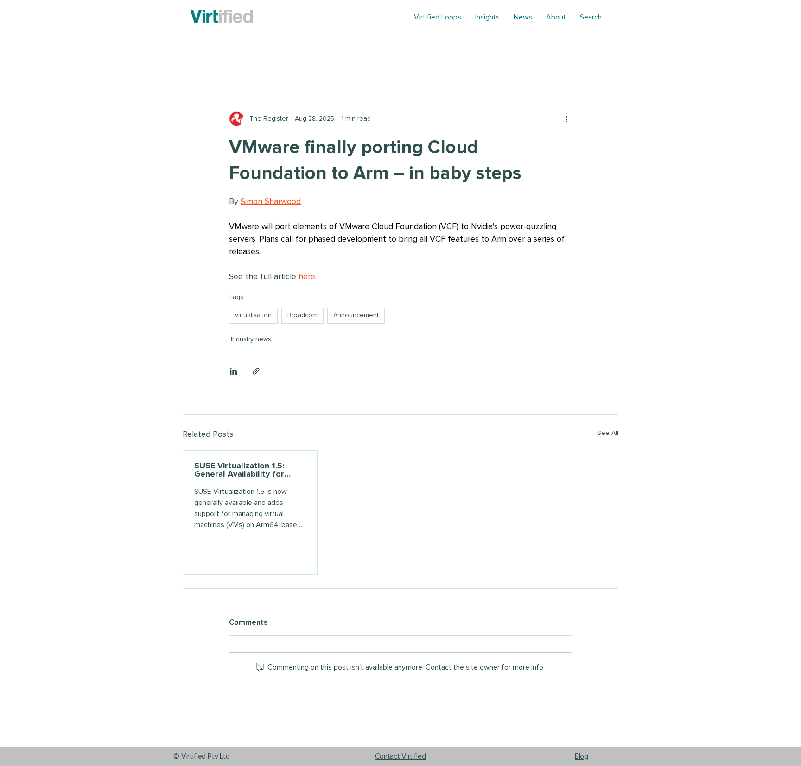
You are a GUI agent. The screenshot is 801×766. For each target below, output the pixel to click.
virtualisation (253, 315)
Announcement (356, 315)
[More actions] (566, 118)
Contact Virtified (400, 756)
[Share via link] (256, 371)
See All (607, 433)
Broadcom (302, 315)
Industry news (251, 339)
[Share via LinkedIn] (233, 371)
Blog (581, 756)
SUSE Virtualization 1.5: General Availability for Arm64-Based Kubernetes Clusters (245, 470)
